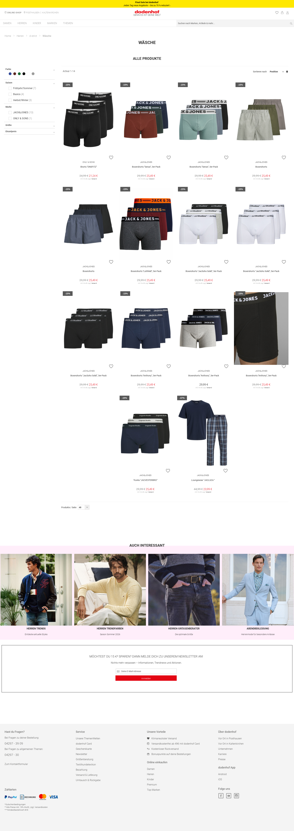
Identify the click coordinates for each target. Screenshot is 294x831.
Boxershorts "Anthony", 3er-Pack (146, 375)
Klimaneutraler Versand (164, 738)
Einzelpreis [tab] (11, 131)
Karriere (222, 754)
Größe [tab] (9, 125)
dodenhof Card (84, 743)
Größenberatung (84, 759)
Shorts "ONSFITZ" (88, 167)
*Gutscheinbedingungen (15, 804)
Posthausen (33, 12)
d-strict (33, 35)
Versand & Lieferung (86, 775)
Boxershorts (261, 167)
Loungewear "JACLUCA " (203, 480)
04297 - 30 (12, 755)
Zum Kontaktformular (16, 764)
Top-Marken (153, 789)
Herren (20, 35)
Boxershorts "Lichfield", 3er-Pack (146, 271)
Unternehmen (225, 748)
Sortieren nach (260, 71)
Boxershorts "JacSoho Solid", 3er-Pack (204, 271)
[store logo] (147, 11)
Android (222, 774)
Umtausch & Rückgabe (88, 780)
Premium (152, 784)
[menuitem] (7, 23)
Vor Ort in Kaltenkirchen (231, 743)
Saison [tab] (9, 82)
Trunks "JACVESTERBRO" (145, 480)
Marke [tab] (9, 107)
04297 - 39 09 (14, 743)
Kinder (150, 779)
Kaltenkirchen (50, 12)
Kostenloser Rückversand (165, 748)
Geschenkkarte (84, 748)
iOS (220, 779)
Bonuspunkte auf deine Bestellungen (171, 754)
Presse (221, 759)
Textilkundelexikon (86, 764)
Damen (151, 769)
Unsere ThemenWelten (88, 738)
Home (8, 35)
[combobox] (235, 23)
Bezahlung (81, 769)
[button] (111, 157)
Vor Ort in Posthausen (230, 738)
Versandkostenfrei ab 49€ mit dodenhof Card (175, 743)
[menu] (147, 23)
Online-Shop (14, 12)
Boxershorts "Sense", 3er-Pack (146, 167)
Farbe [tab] (8, 69)
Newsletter (81, 754)
